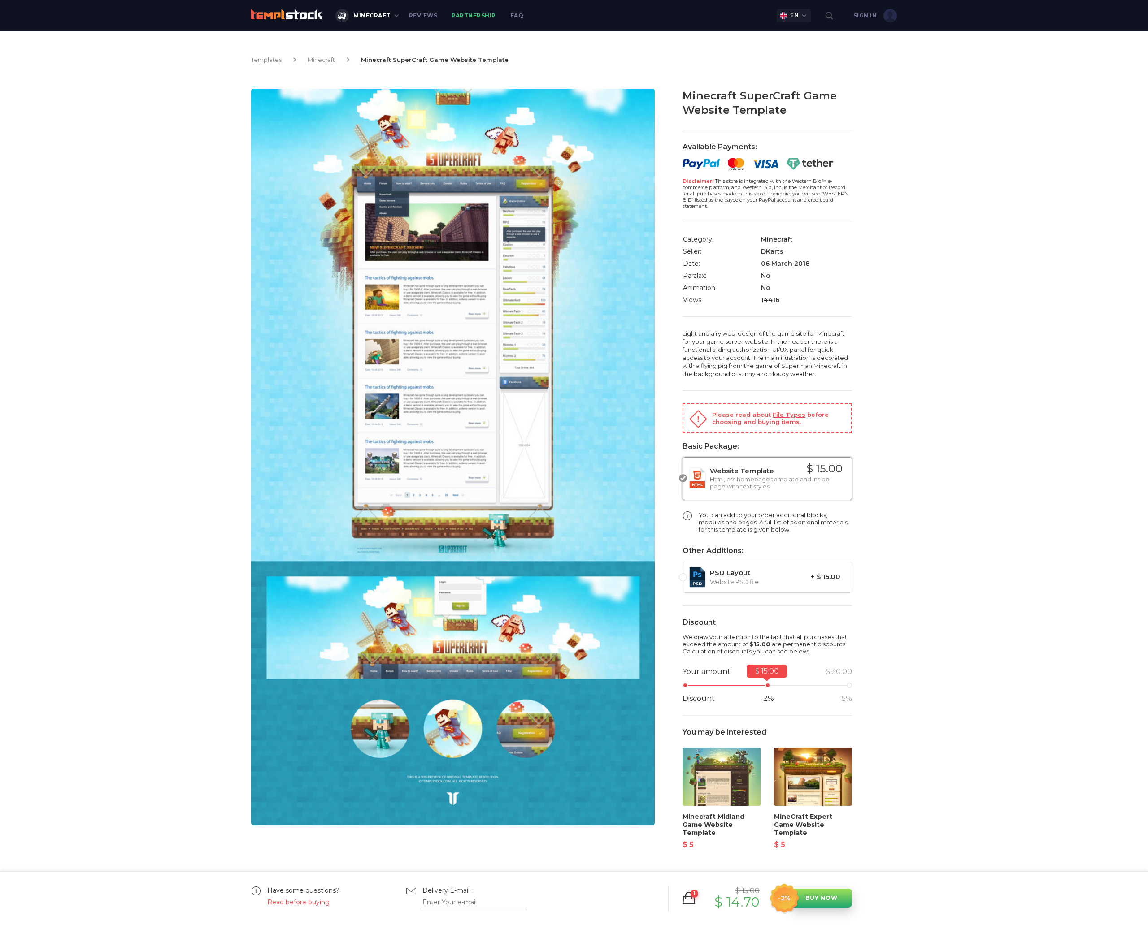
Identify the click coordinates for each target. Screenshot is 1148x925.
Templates (266, 59)
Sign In (865, 15)
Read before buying (298, 902)
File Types (789, 414)
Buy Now (821, 898)
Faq (517, 15)
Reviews (423, 15)
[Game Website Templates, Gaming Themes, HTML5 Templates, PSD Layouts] (286, 14)
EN (794, 15)
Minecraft (372, 15)
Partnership (474, 15)
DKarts (772, 251)
